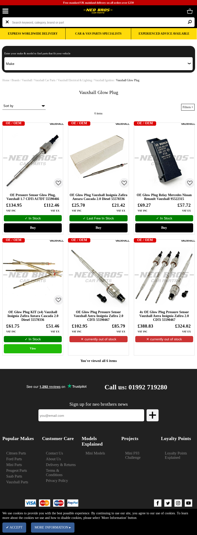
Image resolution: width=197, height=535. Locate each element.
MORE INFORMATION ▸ (53, 527)
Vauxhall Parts (17, 482)
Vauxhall (27, 80)
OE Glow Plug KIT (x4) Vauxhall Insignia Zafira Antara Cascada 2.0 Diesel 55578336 (32, 316)
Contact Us (54, 453)
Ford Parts (14, 459)
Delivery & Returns (61, 465)
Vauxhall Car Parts (45, 80)
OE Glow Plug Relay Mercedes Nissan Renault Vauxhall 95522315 (164, 197)
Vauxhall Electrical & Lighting (75, 80)
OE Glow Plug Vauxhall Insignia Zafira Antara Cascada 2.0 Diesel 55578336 (98, 197)
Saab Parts (14, 476)
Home (5, 80)
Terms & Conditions (54, 472)
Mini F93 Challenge (133, 455)
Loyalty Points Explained (176, 455)
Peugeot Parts (16, 470)
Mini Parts (14, 465)
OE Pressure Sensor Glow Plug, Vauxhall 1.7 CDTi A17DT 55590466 (32, 197)
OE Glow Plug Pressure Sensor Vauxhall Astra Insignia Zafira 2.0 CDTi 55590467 (98, 316)
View (33, 348)
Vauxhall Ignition (104, 80)
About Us (53, 459)
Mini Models (95, 453)
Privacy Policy (57, 481)
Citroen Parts (16, 453)
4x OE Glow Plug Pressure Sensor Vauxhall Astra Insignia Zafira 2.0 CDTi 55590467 (164, 316)
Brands (16, 80)
